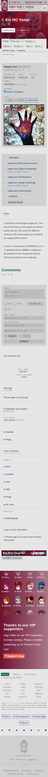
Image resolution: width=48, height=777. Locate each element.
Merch (25, 723)
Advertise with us (15, 774)
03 (10, 77)
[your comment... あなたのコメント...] (24, 294)
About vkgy (40, 716)
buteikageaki (12, 518)
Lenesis (17, 246)
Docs (7, 716)
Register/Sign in (10, 771)
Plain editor (37, 303)
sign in (14, 397)
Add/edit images (8, 50)
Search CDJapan (14, 92)
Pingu (8, 439)
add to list (24, 30)
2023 (6, 77)
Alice (8, 467)
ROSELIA (32, 246)
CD (32, 77)
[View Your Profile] (44, 8)
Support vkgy (15, 656)
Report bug (26, 771)
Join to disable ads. (12, 558)
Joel (8, 482)
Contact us (38, 771)
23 (13, 77)
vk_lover (10, 504)
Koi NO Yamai (17, 20)
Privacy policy (33, 774)
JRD (8, 489)
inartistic (10, 432)
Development (22, 716)
